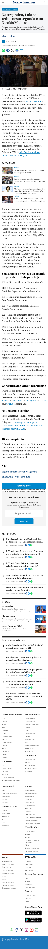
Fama (3, 790)
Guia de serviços (30, 805)
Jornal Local (28, 864)
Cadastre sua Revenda (9, 888)
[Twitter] (12, 51)
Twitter (5, 400)
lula (18, 476)
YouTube (10, 404)
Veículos (27, 837)
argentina (32, 471)
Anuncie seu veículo (8, 864)
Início (4, 36)
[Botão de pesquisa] (45, 2)
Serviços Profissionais (32, 848)
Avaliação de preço (8, 873)
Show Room (28, 808)
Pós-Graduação (30, 748)
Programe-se (6, 813)
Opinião (4, 745)
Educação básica (30, 719)
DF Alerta (28, 861)
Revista (27, 881)
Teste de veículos (7, 870)
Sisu (26, 742)
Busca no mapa (29, 796)
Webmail (4, 802)
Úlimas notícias (29, 802)
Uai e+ (27, 901)
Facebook (17, 400)
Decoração (28, 811)
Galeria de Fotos (30, 814)
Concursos (30, 755)
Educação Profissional (32, 745)
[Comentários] (21, 51)
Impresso (7, 761)
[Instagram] (26, 930)
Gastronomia (6, 796)
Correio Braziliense (12, 714)
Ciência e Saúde (7, 742)
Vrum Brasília (29, 870)
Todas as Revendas (8, 885)
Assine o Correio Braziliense (11, 780)
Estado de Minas (30, 895)
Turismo (4, 754)
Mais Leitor (5, 825)
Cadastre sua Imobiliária (32, 823)
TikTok (43, 400)
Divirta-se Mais (9, 806)
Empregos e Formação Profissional (32, 841)
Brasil (3, 728)
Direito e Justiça (7, 768)
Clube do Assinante (8, 777)
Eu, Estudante (32, 714)
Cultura (27, 736)
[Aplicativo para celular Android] (33, 920)
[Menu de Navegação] (3, 2)
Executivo (8, 476)
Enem (27, 731)
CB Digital (5, 771)
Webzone (5, 799)
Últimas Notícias (30, 733)
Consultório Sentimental (9, 793)
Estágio (27, 728)
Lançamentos (29, 799)
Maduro (26, 476)
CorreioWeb (8, 786)
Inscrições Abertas (31, 768)
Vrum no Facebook (8, 882)
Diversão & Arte (7, 736)
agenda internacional (14, 471)
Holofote (4, 748)
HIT (3, 819)
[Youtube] (31, 930)
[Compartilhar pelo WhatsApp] (31, 545)
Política (12, 36)
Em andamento (30, 765)
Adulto (27, 845)
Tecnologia (5, 751)
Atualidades (28, 884)
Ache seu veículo (7, 861)
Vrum (5, 857)
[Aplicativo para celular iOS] (33, 913)
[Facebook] (8, 51)
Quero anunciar (30, 831)
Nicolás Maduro (33, 101)
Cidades (4, 722)
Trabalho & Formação (32, 725)
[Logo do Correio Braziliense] (24, 2)
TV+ (3, 822)
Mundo (4, 733)
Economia (5, 731)
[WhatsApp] (3, 51)
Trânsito (4, 757)
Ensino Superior (30, 722)
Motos (4, 879)
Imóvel (28, 786)
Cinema (4, 810)
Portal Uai (28, 898)
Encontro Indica (30, 887)
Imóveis (27, 834)
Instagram (31, 400)
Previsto (27, 762)
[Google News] (17, 51)
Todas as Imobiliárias (31, 820)
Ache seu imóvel (30, 790)
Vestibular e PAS (30, 739)
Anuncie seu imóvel (31, 793)
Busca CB (5, 774)
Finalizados (28, 771)
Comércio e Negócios (31, 851)
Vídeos (4, 876)
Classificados (32, 827)
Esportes (4, 739)
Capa (3, 719)
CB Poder (28, 867)
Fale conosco (29, 751)
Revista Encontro (34, 874)
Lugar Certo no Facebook (33, 817)
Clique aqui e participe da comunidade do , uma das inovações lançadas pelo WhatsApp (23, 425)
